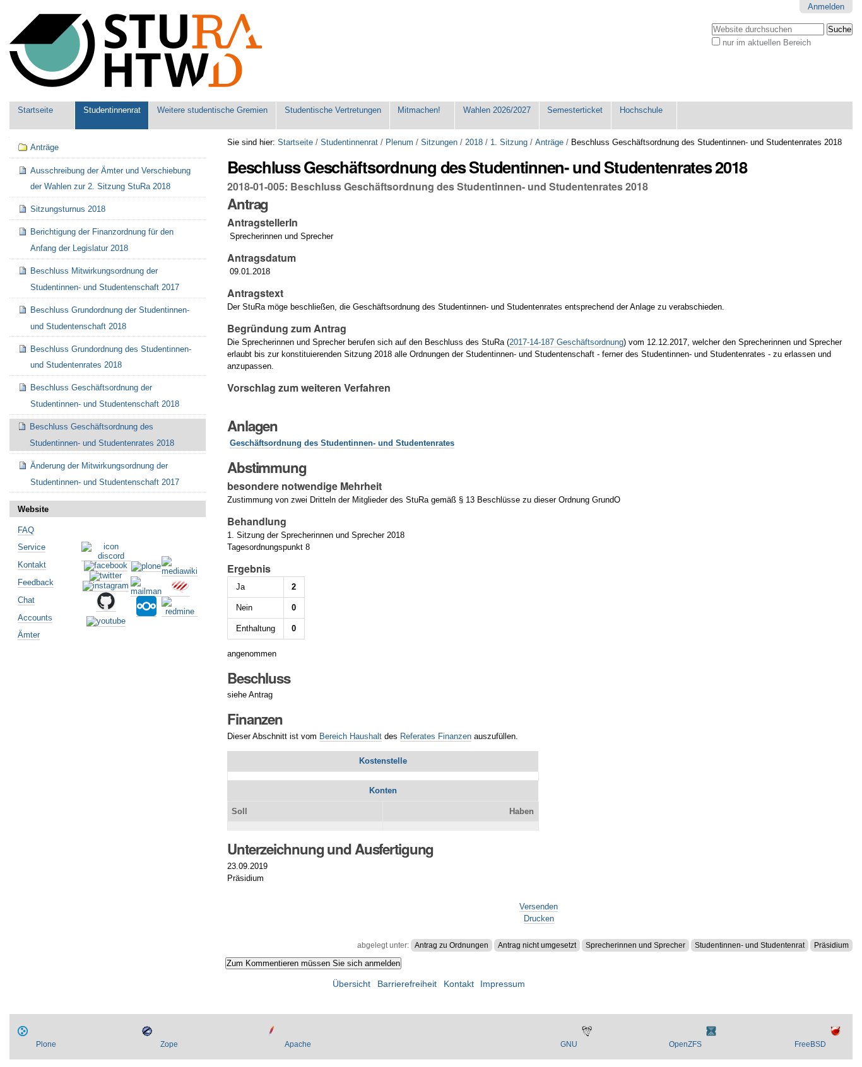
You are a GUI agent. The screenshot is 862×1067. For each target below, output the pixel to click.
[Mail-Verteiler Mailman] (146, 591)
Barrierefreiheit (407, 984)
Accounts (35, 617)
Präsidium (831, 945)
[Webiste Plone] (146, 567)
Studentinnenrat (112, 110)
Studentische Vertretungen (333, 110)
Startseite (35, 110)
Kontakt (32, 564)
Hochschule (641, 110)
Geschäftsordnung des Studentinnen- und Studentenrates (342, 443)
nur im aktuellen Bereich (767, 42)
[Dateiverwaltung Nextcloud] (146, 612)
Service (31, 547)
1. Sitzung (509, 142)
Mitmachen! (419, 110)
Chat (26, 600)
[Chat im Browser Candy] (180, 591)
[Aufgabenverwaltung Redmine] (180, 612)
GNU (568, 1044)
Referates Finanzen (435, 736)
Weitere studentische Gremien (212, 110)
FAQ (26, 530)
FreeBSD (810, 1044)
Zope (169, 1044)
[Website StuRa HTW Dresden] (135, 51)
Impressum (502, 984)
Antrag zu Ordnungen (451, 945)
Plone (46, 1044)
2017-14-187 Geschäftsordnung (566, 342)
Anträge (549, 142)
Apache (298, 1044)
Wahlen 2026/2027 (497, 110)
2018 (474, 142)
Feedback (36, 582)
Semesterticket (575, 110)
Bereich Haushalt (350, 736)
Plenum (399, 142)
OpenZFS (685, 1044)
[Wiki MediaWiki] (180, 571)
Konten (383, 790)
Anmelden (826, 6)
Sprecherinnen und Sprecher (635, 945)
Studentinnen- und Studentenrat (750, 945)
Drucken (539, 918)
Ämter (29, 634)
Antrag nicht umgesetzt (537, 945)
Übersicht (351, 984)
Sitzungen (439, 142)
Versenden (538, 906)
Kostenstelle (383, 761)
